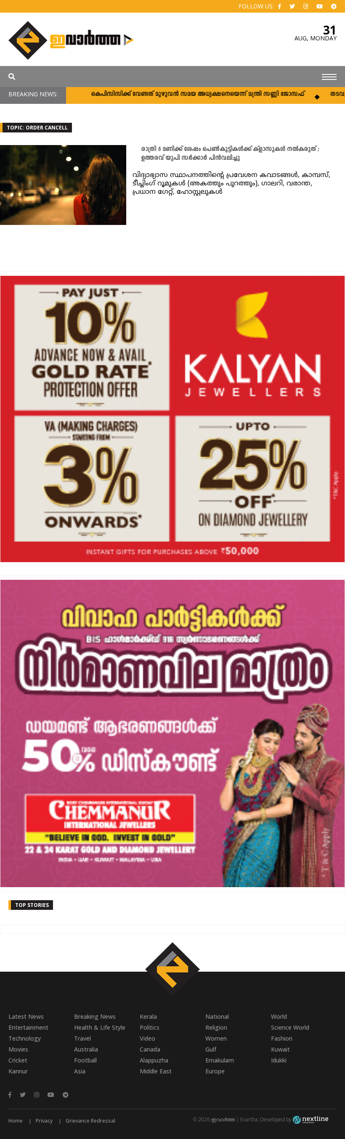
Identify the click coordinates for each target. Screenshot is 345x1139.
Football (85, 1060)
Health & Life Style (99, 1027)
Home (15, 1120)
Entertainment (28, 1027)
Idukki (279, 1060)
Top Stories (32, 905)
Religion (216, 1027)
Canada (150, 1049)
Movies (18, 1049)
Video (147, 1038)
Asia (79, 1071)
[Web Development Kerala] (310, 1119)
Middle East (156, 1071)
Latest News (26, 1016)
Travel (82, 1038)
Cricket (17, 1060)
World (279, 1016)
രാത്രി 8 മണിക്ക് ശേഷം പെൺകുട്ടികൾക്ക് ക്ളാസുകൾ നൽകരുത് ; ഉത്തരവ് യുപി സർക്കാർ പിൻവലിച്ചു (230, 154)
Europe (215, 1071)
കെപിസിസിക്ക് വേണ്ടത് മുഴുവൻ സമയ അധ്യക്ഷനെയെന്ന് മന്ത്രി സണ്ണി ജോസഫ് (175, 94)
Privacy (44, 1120)
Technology (24, 1038)
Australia (86, 1049)
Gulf (210, 1049)
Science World (290, 1027)
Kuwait (280, 1049)
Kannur (18, 1071)
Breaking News (95, 1016)
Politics (149, 1027)
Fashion (281, 1038)
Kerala (148, 1016)
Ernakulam (219, 1060)
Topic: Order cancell (37, 127)
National (217, 1016)
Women (216, 1038)
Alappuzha (154, 1060)
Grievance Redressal (90, 1120)
